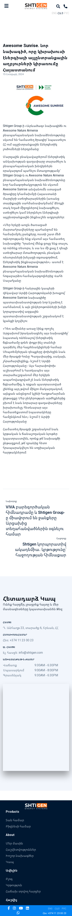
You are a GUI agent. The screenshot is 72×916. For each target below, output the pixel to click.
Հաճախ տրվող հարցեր (23, 891)
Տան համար (15, 820)
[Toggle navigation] (6, 6)
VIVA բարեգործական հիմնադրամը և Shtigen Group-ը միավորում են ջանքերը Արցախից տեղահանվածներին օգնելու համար (35, 520)
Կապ (10, 862)
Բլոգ (9, 879)
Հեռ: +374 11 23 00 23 (18, 640)
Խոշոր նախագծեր (20, 856)
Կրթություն (14, 885)
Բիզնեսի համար (18, 826)
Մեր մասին (14, 843)
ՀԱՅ (60, 13)
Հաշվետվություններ (21, 849)
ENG (54, 13)
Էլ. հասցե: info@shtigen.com (23, 652)
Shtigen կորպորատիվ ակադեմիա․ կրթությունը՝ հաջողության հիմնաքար (40, 549)
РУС (66, 13)
